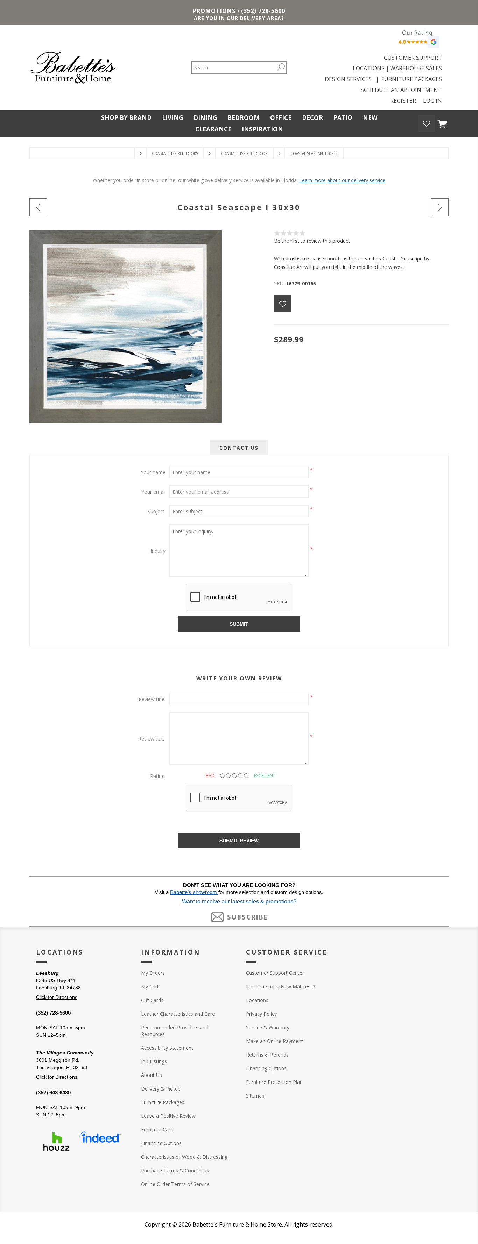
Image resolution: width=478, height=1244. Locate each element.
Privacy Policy (261, 1013)
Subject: (157, 511)
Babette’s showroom (194, 892)
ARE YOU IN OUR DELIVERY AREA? (239, 18)
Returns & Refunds (267, 1054)
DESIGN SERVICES (349, 79)
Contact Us (239, 447)
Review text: (152, 738)
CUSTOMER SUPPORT (413, 58)
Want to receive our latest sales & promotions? (239, 902)
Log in (432, 101)
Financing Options (161, 1143)
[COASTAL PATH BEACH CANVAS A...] (38, 207)
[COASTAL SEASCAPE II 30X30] (440, 207)
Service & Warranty (267, 1027)
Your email (153, 491)
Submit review (239, 840)
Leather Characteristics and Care (178, 1013)
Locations (257, 1000)
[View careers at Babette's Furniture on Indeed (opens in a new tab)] (100, 1141)
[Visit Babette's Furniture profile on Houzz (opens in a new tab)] (56, 1141)
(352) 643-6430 (53, 1092)
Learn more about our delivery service (342, 180)
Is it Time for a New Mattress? (280, 986)
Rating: (158, 776)
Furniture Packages (162, 1102)
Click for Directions (56, 997)
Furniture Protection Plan (274, 1082)
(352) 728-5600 (263, 11)
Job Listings (154, 1061)
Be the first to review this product (312, 240)
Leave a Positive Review (168, 1116)
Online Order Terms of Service (175, 1184)
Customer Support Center (275, 973)
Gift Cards (152, 1000)
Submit (239, 624)
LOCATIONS (369, 68)
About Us (151, 1075)
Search (281, 67)
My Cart (150, 986)
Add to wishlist (282, 303)
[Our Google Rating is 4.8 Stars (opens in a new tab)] (418, 40)
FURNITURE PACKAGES (411, 79)
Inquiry (158, 551)
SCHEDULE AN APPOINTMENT (401, 90)
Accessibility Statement (167, 1047)
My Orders (153, 973)
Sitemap (255, 1095)
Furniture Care (157, 1129)
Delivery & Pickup (161, 1088)
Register (403, 101)
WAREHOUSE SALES (416, 68)
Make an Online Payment (274, 1041)
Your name (153, 472)
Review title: (152, 699)
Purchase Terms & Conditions (175, 1170)
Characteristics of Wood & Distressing (184, 1156)
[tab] (239, 447)
